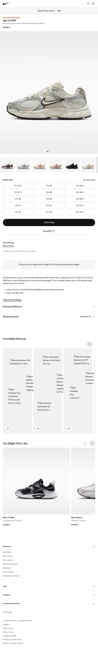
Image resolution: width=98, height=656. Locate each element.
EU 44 (49, 212)
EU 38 (49, 192)
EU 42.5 (80, 205)
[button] (6, 430)
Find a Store (8, 246)
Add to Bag (49, 222)
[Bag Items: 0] (93, 3)
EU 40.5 (80, 199)
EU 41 (18, 205)
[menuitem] (7, 624)
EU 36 (49, 186)
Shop (59, 10)
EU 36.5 (80, 186)
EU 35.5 (18, 186)
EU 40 (49, 199)
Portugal (8, 612)
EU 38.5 (80, 192)
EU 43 (18, 212)
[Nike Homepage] (6, 3)
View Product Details (12, 300)
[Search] (88, 3)
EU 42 (49, 205)
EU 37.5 (18, 192)
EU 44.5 (80, 212)
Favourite (47, 231)
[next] (89, 344)
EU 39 (18, 199)
